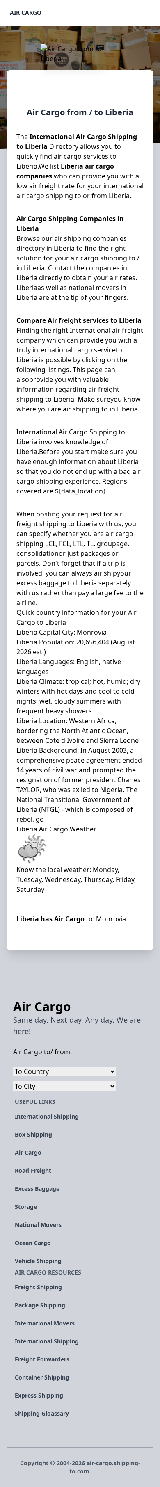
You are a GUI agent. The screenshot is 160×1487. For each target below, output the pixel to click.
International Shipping (47, 1116)
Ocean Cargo (33, 1243)
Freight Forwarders (42, 1359)
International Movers (45, 1323)
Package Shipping (40, 1305)
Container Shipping (42, 1377)
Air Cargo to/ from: (42, 1051)
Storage (26, 1207)
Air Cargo (25, 12)
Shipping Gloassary (42, 1413)
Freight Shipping (38, 1287)
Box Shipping (33, 1134)
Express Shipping (39, 1395)
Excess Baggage (37, 1188)
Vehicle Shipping (38, 1261)
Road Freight (33, 1170)
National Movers (38, 1225)
